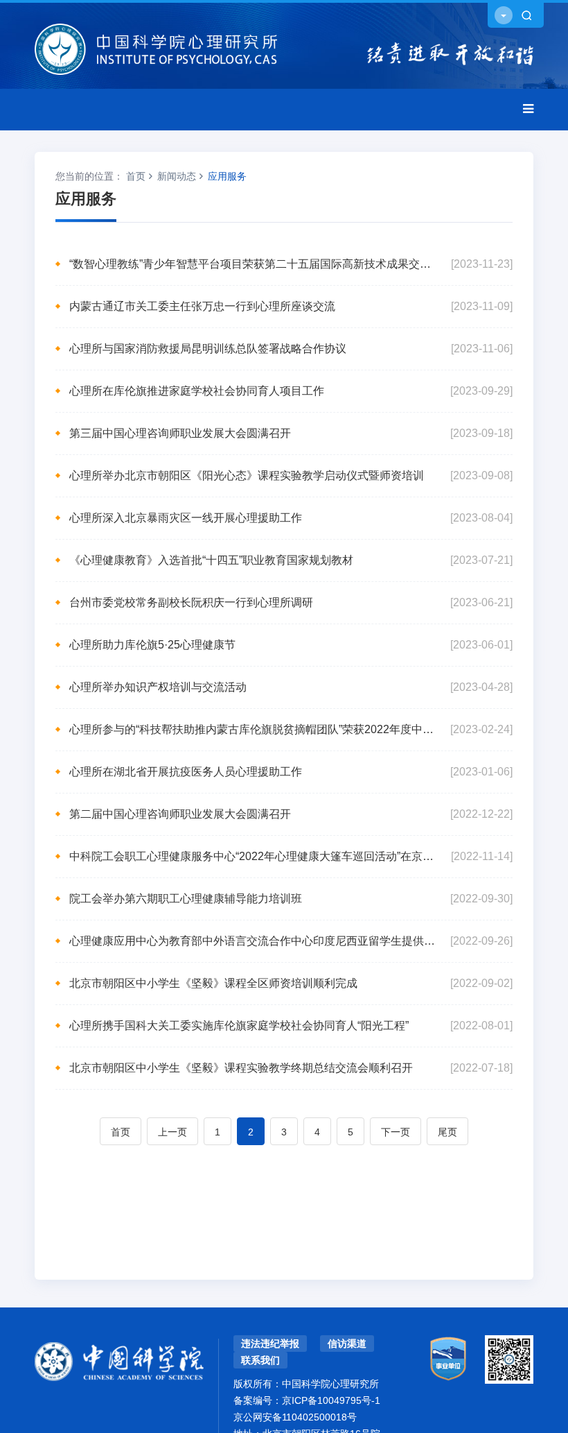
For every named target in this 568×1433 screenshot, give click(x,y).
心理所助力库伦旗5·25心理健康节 (152, 645)
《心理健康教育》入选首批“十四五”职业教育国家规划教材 (211, 560)
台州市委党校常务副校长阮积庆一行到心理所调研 (191, 602)
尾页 (447, 1132)
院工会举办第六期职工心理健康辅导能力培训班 (185, 898)
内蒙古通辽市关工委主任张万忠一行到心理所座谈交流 (202, 306)
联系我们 (260, 1360)
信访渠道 (347, 1343)
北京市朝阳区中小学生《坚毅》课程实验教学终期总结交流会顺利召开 (241, 1068)
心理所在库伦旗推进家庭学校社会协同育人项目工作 (196, 391)
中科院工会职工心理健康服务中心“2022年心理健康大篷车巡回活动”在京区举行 (252, 856)
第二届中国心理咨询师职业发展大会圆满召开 (180, 814)
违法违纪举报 (270, 1343)
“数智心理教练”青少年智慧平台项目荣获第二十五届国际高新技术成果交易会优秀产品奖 (252, 264)
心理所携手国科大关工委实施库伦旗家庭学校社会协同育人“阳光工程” (239, 1025)
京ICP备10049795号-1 (331, 1400)
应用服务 (227, 176)
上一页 (172, 1132)
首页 (135, 176)
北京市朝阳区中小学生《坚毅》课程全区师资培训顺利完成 (213, 983)
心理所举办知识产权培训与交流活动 (158, 687)
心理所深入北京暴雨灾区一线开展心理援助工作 (185, 518)
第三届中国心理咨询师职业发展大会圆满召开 (180, 433)
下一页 (395, 1132)
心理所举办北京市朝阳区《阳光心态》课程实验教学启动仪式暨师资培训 (246, 475)
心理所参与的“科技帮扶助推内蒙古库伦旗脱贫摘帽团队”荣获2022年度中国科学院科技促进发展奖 (252, 729)
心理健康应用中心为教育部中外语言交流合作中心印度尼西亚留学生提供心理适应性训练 (252, 941)
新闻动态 (176, 176)
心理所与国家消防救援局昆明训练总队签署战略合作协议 (207, 348)
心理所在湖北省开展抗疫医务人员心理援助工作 (185, 772)
